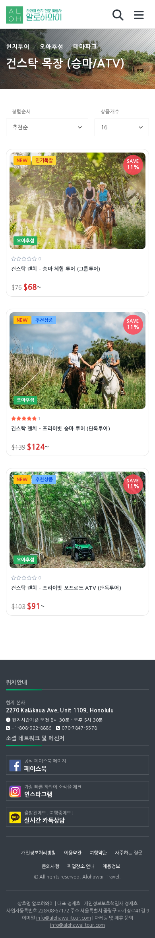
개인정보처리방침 (38, 853)
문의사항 (50, 866)
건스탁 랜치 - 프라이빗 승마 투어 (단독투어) (60, 428)
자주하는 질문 (128, 853)
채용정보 (111, 866)
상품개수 (110, 111)
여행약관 (98, 853)
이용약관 (72, 853)
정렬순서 (21, 111)
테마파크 (85, 47)
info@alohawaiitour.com (63, 918)
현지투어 (18, 47)
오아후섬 (52, 47)
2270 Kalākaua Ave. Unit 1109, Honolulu (60, 710)
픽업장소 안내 (81, 866)
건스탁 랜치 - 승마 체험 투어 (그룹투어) (55, 269)
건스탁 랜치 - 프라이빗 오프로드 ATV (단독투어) (66, 588)
